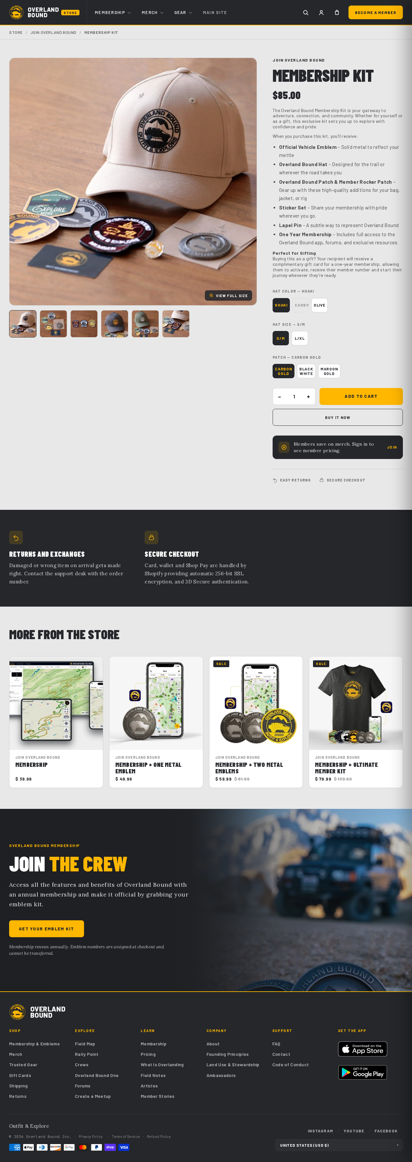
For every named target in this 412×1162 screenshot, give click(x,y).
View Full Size (232, 296)
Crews (82, 1064)
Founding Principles (227, 1054)
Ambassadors (220, 1075)
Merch (15, 1054)
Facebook (386, 1130)
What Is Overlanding (162, 1064)
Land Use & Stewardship (233, 1064)
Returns (17, 1096)
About (213, 1043)
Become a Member (376, 12)
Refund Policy (159, 1136)
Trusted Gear (23, 1064)
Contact (281, 1054)
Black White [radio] (306, 371)
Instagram (320, 1130)
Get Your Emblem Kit (46, 928)
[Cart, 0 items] (337, 12)
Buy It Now (338, 417)
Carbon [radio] (302, 305)
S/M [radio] (281, 338)
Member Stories (157, 1096)
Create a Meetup (93, 1096)
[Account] (321, 12)
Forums (83, 1085)
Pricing (148, 1054)
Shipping (18, 1085)
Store (16, 32)
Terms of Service (126, 1136)
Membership (153, 1043)
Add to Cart (361, 396)
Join (392, 447)
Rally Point (86, 1054)
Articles (149, 1085)
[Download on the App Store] (362, 1049)
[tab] (22, 323)
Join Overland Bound (54, 32)
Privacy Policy (91, 1136)
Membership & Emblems (34, 1043)
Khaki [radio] (281, 305)
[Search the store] (306, 12)
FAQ (276, 1043)
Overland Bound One (97, 1075)
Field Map (85, 1043)
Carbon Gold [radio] (283, 371)
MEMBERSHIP (110, 12)
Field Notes (153, 1075)
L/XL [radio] (300, 338)
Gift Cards (20, 1075)
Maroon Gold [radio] (329, 371)
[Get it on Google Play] (362, 1072)
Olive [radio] (319, 305)
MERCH (150, 12)
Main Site (215, 12)
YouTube (354, 1130)
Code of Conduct (290, 1064)
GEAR (180, 12)
